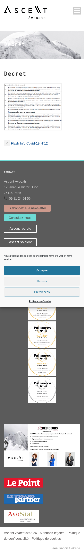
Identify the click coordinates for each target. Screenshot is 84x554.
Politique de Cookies (40, 301)
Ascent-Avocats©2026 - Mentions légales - (36, 533)
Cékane (74, 548)
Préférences (42, 292)
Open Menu (77, 11)
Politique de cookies (46, 538)
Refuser (42, 281)
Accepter (42, 270)
